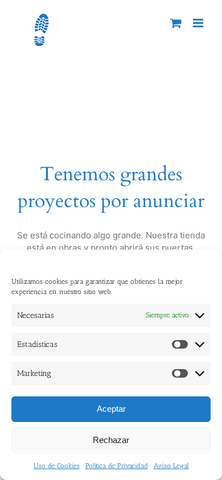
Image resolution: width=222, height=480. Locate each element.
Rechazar (111, 440)
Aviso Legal (171, 466)
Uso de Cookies (57, 466)
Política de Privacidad (116, 466)
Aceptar (111, 408)
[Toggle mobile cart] (176, 23)
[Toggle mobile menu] (199, 23)
